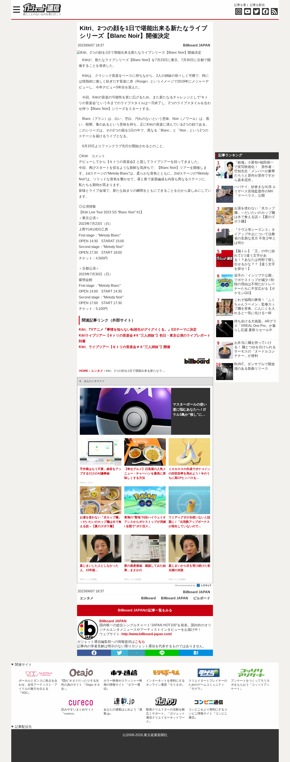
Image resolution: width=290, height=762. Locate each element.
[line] (162, 653)
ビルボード (201, 598)
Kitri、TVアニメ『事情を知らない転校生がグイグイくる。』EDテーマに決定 (138, 329)
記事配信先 (23, 726)
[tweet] (119, 653)
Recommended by (185, 585)
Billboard (148, 598)
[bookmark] (196, 653)
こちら (140, 641)
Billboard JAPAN (196, 45)
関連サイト (23, 664)
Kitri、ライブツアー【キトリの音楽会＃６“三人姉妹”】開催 (124, 347)
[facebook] (94, 653)
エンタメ (86, 598)
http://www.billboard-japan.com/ (146, 634)
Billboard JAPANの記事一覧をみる (145, 610)
